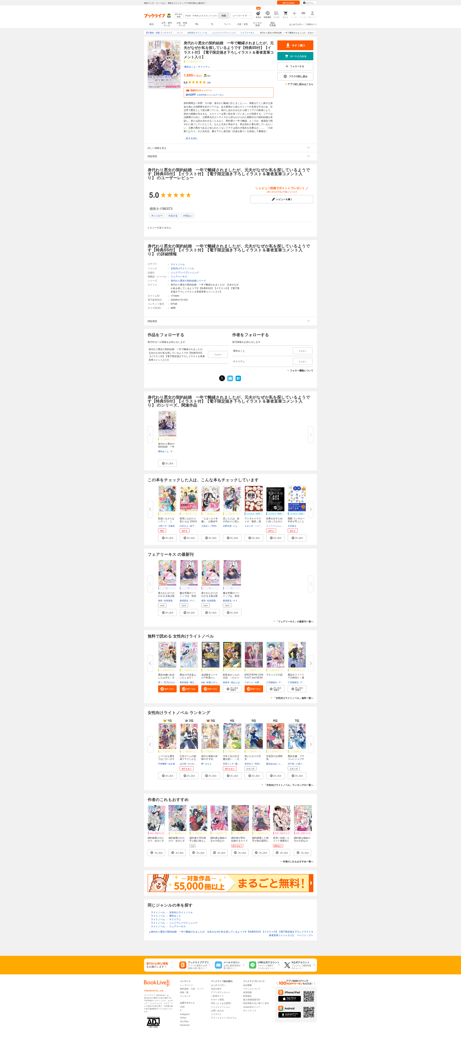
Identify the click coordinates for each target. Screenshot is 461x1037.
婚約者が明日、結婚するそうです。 (239, 840)
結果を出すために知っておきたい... (274, 521)
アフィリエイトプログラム (224, 1017)
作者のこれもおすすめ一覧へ (298, 861)
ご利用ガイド (311, 24)
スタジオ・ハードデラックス (259, 525)
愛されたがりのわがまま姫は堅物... (166, 595)
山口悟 (183, 763)
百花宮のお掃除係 (274, 757)
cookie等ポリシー (251, 1006)
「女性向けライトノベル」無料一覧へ (293, 698)
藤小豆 (238, 763)
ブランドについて (251, 988)
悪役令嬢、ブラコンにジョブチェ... (296, 758)
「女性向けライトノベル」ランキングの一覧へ (288, 785)
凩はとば (235, 682)
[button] (167, 463)
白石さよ (184, 525)
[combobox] (201, 15)
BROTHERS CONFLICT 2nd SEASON (254, 677)
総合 (151, 23)
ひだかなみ (193, 763)
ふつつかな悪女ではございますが (166, 758)
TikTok (183, 1017)
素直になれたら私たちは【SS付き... (188, 521)
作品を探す (216, 988)
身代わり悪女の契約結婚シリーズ (188, 280)
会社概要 (247, 984)
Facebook (185, 1024)
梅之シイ (194, 682)
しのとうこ (284, 763)
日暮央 (171, 525)
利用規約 (247, 995)
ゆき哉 (171, 763)
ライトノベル (178, 264)
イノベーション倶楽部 (277, 525)
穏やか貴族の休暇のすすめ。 (209, 757)
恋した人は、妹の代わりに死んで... (231, 521)
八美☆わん (301, 763)
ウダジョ (249, 682)
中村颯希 (162, 763)
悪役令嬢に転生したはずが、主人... (166, 677)
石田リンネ (228, 763)
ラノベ (227, 23)
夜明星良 (184, 600)
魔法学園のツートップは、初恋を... (188, 595)
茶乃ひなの (169, 682)
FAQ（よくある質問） (221, 1003)
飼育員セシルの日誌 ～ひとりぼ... (231, 677)
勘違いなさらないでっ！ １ (166, 520)
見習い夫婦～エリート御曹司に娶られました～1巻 (282, 842)
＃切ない (187, 215)
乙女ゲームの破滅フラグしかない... (188, 758)
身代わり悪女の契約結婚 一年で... (166, 446)
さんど (208, 763)
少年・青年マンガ (166, 24)
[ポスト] (222, 378)
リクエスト (216, 1014)
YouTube (184, 1021)
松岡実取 (168, 600)
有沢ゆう (249, 763)
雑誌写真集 (272, 24)
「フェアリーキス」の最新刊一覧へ (294, 621)
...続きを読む (191, 138)
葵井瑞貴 (184, 682)
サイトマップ (249, 1010)
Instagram (185, 1014)
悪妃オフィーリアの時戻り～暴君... (296, 677)
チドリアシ (204, 66)
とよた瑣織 (238, 525)
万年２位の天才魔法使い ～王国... (231, 758)
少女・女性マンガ (181, 24)
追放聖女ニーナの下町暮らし (209, 676)
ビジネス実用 (257, 24)
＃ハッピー (157, 215)
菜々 (160, 682)
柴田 (160, 600)
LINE (182, 1006)
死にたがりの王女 (253, 757)
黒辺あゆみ (271, 763)
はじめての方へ (296, 24)
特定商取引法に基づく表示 (256, 1003)
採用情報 (247, 992)
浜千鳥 (291, 763)
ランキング (185, 995)
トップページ (186, 984)
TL (212, 23)
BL (197, 24)
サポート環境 (217, 999)
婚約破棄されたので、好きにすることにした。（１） (156, 842)
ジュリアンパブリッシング (185, 272)
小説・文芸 (242, 23)
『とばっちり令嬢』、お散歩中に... (209, 521)
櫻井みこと (190, 66)
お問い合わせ (217, 1010)
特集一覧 (184, 992)
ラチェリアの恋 (274, 674)
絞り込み (178, 15)
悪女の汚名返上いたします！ (188, 676)
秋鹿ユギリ (212, 682)
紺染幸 (226, 682)
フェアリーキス (179, 276)
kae (203, 682)
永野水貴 (227, 525)
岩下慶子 (194, 525)
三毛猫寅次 (271, 682)
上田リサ (162, 525)
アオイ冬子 (284, 682)
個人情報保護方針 (251, 999)
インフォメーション (220, 1006)
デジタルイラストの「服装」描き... (253, 521)
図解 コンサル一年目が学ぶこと (296, 520)
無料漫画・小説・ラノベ (192, 988)
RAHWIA (216, 525)
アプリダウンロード (220, 992)
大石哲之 (292, 525)
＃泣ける (173, 215)
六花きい (205, 525)
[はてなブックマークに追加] (238, 380)
